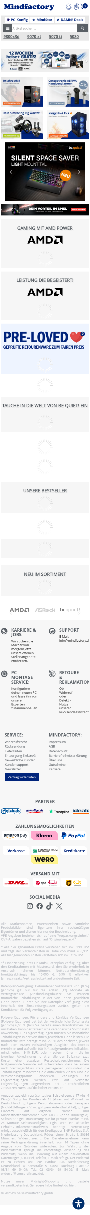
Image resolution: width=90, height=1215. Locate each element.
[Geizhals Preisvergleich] (11, 811)
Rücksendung (15, 746)
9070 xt (34, 36)
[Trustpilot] (59, 811)
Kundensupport (16, 764)
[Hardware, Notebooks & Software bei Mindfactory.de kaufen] (29, 7)
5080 (74, 36)
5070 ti (55, 36)
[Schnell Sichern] (68, 124)
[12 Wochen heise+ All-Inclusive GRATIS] (45, 60)
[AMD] (45, 240)
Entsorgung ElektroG (20, 755)
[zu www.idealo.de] (81, 811)
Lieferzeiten (13, 751)
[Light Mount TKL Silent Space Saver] (45, 171)
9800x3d (12, 36)
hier (72, 1185)
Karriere (54, 769)
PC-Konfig (19, 20)
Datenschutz (58, 751)
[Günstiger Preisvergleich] (35, 811)
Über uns (55, 760)
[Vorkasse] (17, 850)
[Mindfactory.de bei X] (59, 906)
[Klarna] (45, 835)
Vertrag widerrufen (22, 777)
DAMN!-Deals (71, 20)
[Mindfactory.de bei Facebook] (40, 906)
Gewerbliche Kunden (20, 760)
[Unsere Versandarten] (45, 882)
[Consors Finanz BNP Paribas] (46, 850)
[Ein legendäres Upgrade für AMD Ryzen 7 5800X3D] (22, 92)
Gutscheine (57, 764)
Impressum (57, 742)
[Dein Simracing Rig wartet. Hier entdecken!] (22, 124)
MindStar (44, 20)
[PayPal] (74, 835)
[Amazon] (16, 835)
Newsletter (13, 769)
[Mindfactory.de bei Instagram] (30, 906)
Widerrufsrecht (16, 742)
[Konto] (76, 6)
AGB (52, 746)
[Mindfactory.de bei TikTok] (49, 906)
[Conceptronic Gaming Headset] (45, 210)
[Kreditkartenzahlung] (73, 850)
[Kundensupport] (68, 6)
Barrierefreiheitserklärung (68, 755)
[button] (7, 28)
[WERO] (45, 859)
